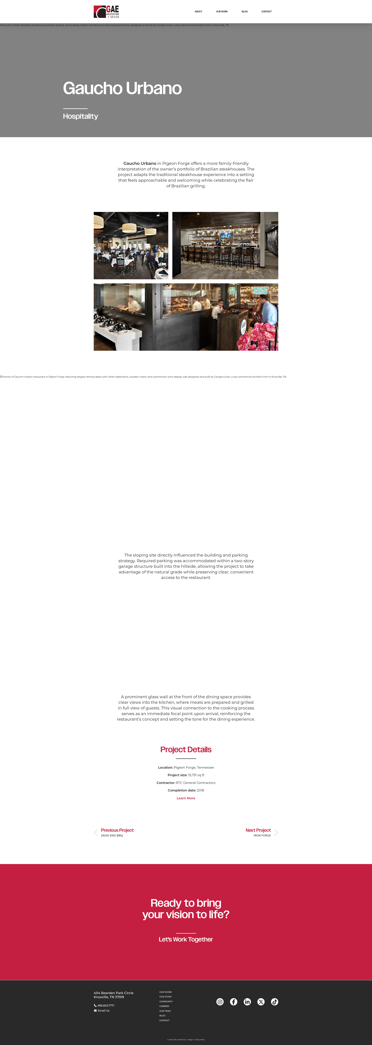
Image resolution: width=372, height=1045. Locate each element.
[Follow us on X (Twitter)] (261, 1001)
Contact (267, 11)
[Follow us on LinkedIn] (247, 1001)
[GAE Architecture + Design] (106, 12)
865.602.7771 (105, 1005)
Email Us (103, 1010)
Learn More (186, 798)
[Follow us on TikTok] (274, 1001)
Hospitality (80, 116)
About (198, 11)
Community (166, 1001)
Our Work (222, 11)
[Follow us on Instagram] (220, 1001)
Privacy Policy (200, 1040)
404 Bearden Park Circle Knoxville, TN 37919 (113, 995)
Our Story (165, 996)
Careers (164, 1006)
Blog (245, 11)
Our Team (165, 1011)
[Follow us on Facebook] (233, 1001)
